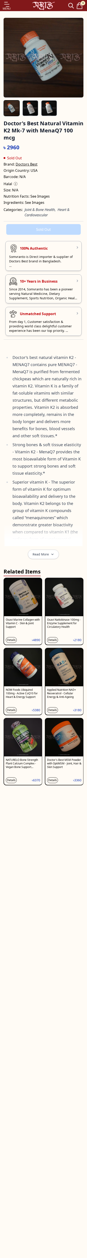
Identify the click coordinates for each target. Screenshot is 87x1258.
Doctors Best (26, 164)
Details (11, 640)
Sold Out (43, 229)
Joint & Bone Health (40, 209)
